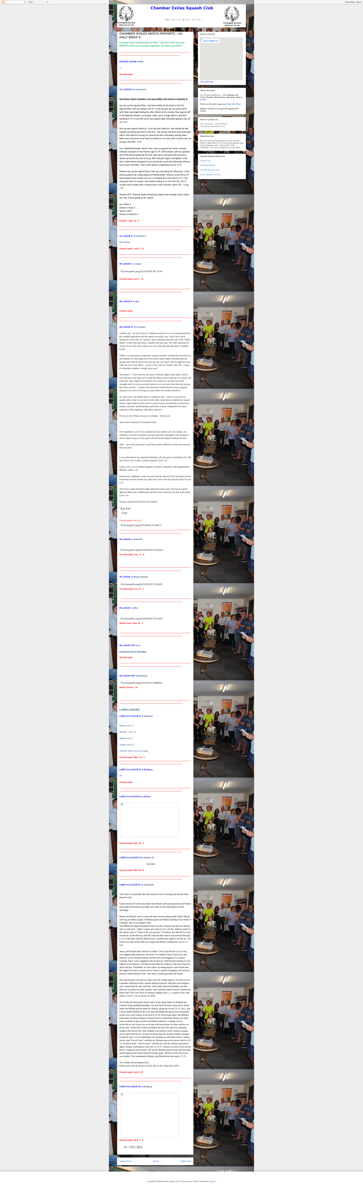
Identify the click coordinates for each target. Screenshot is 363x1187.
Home (156, 1161)
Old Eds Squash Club (209, 170)
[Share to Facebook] (138, 1147)
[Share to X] (135, 1147)
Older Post (186, 1161)
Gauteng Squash (207, 165)
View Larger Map (206, 82)
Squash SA (205, 160)
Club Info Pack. (234, 104)
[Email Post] (125, 1147)
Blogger (212, 1181)
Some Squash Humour (210, 174)
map (204, 99)
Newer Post (125, 1161)
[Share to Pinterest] (141, 1147)
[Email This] (130, 1147)
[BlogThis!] (133, 1147)
